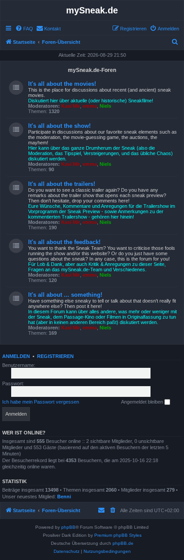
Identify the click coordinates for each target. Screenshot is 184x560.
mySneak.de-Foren (92, 70)
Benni (64, 496)
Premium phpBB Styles (118, 535)
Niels (105, 106)
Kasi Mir (70, 106)
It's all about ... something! (65, 294)
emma (90, 106)
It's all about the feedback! (64, 242)
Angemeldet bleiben (142, 401)
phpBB (68, 527)
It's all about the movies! (62, 83)
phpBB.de (123, 543)
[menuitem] (24, 28)
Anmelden (16, 356)
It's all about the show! (59, 125)
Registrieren (55, 356)
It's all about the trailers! (61, 184)
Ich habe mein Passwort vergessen (40, 401)
